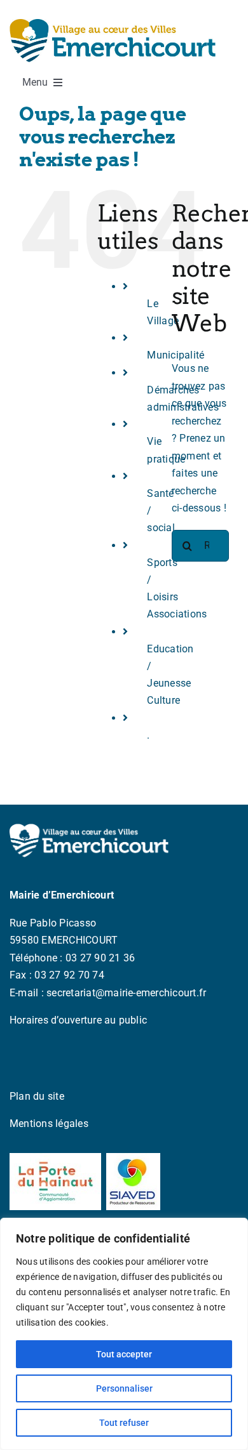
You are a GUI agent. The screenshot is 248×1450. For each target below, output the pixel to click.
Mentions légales (49, 1123)
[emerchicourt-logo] (113, 24)
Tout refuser (124, 1423)
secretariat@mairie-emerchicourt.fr (126, 993)
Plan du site (37, 1096)
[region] (124, 1334)
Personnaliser (124, 1388)
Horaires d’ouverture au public (78, 1020)
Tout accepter (124, 1354)
